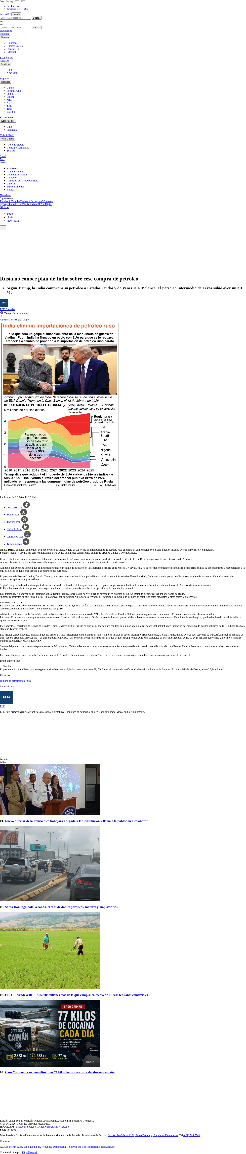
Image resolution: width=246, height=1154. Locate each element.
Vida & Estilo (7, 135)
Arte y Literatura (15, 144)
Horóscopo (12, 168)
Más (2, 159)
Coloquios (12, 177)
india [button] (22, 680)
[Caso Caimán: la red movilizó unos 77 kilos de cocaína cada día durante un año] (123, 1034)
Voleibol (11, 111)
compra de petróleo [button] (10, 680)
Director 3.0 (13, 48)
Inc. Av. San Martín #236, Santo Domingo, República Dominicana (143, 1135)
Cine (9, 126)
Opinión (4, 33)
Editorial (11, 52)
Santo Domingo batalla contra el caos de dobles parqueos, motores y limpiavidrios (61, 907)
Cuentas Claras (15, 45)
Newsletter (5, 195)
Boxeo (10, 87)
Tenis (9, 108)
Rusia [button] (28, 680)
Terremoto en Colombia (17, 9)
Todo (10, 213)
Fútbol (10, 93)
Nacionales (6, 30)
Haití (9, 69)
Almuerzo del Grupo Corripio (22, 180)
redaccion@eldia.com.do (101, 1146)
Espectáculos (7, 117)
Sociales (11, 150)
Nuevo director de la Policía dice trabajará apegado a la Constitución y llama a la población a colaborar (76, 821)
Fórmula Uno (14, 90)
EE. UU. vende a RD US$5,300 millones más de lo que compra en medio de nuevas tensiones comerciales (76, 995)
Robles (10, 189)
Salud (3, 156)
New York (12, 72)
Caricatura (12, 183)
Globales (4, 60)
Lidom (10, 96)
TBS (9, 105)
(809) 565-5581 (191, 1135)
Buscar (36, 17)
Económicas (6, 57)
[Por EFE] (4, 306)
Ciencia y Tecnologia (18, 147)
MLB (10, 99)
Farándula (12, 129)
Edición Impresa (15, 186)
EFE (3, 309)
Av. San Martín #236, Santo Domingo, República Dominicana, (33, 1146)
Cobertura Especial (17, 174)
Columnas (12, 42)
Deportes (5, 78)
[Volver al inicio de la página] (3, 227)
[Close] (1, 24)
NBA (10, 102)
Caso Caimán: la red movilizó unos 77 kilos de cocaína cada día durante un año (60, 1072)
